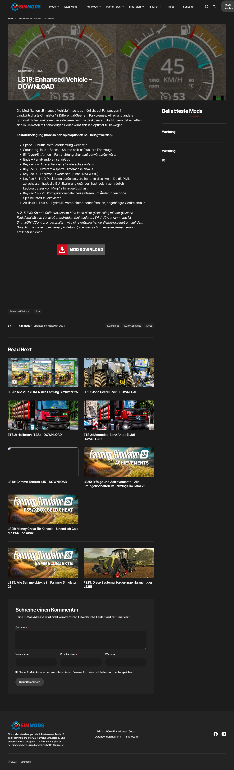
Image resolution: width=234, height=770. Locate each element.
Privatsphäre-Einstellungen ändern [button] (117, 731)
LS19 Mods (113, 325)
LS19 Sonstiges (132, 325)
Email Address (69, 654)
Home (10, 18)
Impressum (132, 736)
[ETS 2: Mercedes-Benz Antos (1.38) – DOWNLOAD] (119, 415)
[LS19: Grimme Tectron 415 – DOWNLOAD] (43, 462)
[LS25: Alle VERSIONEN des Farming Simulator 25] (43, 372)
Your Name (22, 654)
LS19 (37, 311)
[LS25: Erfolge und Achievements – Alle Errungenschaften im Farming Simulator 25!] (119, 462)
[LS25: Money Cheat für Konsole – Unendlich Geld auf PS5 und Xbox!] (43, 509)
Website (110, 654)
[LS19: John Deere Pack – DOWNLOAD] (119, 372)
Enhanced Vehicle (19, 311)
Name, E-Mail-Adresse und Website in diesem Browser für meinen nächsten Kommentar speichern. (76, 672)
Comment (22, 627)
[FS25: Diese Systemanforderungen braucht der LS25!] (119, 563)
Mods (149, 325)
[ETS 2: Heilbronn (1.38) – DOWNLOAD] (43, 415)
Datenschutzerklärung (108, 736)
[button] (206, 6)
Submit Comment (29, 682)
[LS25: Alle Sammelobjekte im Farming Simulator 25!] (43, 563)
